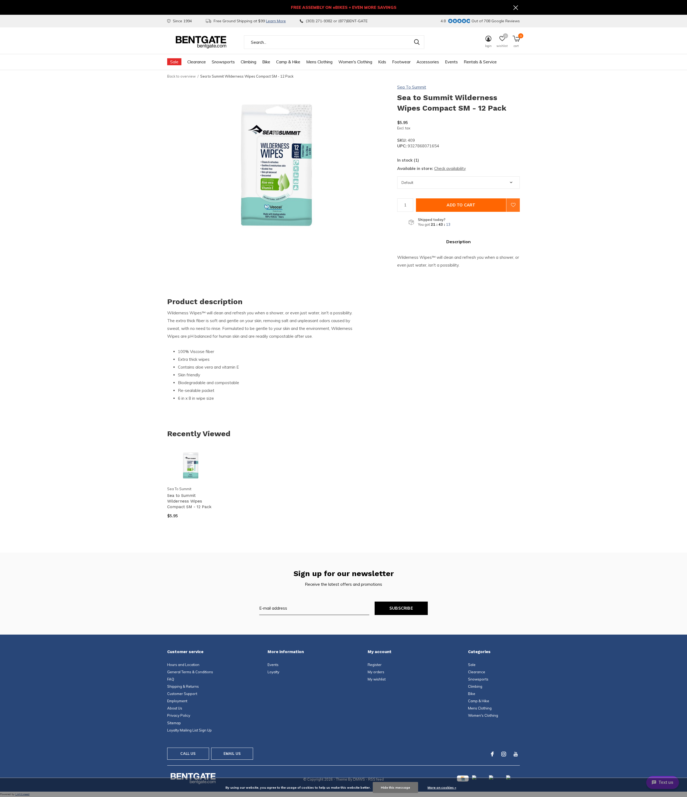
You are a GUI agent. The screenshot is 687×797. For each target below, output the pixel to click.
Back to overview (181, 76)
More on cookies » (441, 787)
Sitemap (174, 723)
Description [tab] (458, 241)
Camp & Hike (288, 61)
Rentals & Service (480, 61)
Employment (177, 701)
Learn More (276, 21)
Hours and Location (183, 665)
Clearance (196, 61)
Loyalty (273, 672)
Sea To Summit (411, 87)
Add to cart (461, 205)
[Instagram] (503, 754)
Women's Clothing (355, 61)
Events (451, 61)
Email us (232, 753)
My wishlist (377, 679)
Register (375, 665)
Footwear (401, 61)
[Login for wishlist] (513, 205)
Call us (188, 753)
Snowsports (223, 61)
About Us (174, 708)
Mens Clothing (319, 61)
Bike (266, 61)
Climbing (248, 61)
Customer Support (182, 694)
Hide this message (395, 787)
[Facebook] (492, 754)
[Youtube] (516, 754)
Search (416, 42)
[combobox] (334, 42)
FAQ (170, 679)
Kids (382, 61)
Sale (174, 61)
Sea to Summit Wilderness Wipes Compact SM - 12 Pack (189, 501)
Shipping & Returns (183, 686)
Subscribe (401, 608)
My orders (376, 672)
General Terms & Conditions (190, 672)
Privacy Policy (178, 715)
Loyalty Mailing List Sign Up (189, 730)
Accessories (427, 61)
